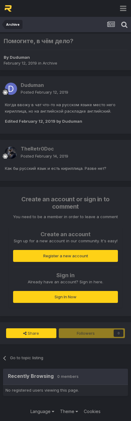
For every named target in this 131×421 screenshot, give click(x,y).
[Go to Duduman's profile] (11, 89)
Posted (44, 92)
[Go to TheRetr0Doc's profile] (11, 153)
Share (33, 333)
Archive (50, 63)
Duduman (20, 57)
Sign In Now (65, 296)
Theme (68, 411)
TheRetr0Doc (37, 149)
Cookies (92, 411)
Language (41, 411)
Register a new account (65, 255)
